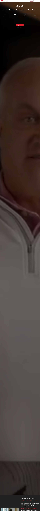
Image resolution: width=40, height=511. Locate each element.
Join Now (20, 25)
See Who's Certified (20, 27)
